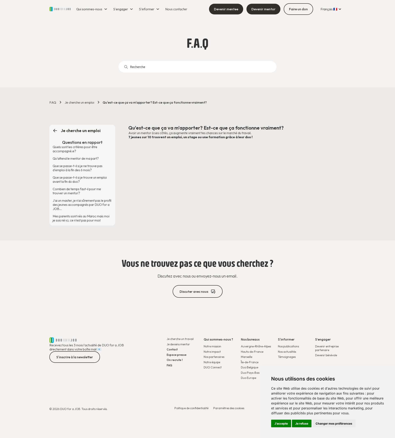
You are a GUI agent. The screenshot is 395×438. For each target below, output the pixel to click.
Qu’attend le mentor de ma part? (76, 158)
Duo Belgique (249, 367)
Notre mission (212, 346)
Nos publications (288, 346)
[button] (92, 9)
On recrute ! (175, 360)
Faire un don (298, 9)
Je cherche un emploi (79, 102)
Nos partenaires (214, 357)
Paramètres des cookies (228, 408)
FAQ (52, 102)
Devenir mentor (263, 9)
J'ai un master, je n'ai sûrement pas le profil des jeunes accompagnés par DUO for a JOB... (82, 204)
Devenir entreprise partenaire (327, 348)
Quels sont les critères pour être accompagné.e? (75, 149)
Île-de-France (249, 362)
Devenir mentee (226, 9)
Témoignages (287, 357)
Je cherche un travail (180, 339)
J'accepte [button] (281, 423)
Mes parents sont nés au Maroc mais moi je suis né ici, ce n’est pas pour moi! (81, 218)
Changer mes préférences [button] (334, 423)
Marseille (246, 357)
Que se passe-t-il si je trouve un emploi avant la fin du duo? (80, 179)
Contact (172, 349)
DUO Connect (213, 367)
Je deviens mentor (178, 344)
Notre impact (212, 352)
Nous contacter (176, 9)
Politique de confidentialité (191, 408)
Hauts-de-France (252, 352)
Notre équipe (212, 362)
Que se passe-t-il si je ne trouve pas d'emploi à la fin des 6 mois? (77, 168)
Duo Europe (248, 378)
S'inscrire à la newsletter (74, 357)
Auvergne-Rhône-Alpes (256, 346)
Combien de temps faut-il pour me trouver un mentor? (77, 191)
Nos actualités (287, 352)
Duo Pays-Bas (250, 373)
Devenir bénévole (326, 355)
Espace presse (176, 355)
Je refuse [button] (301, 423)
